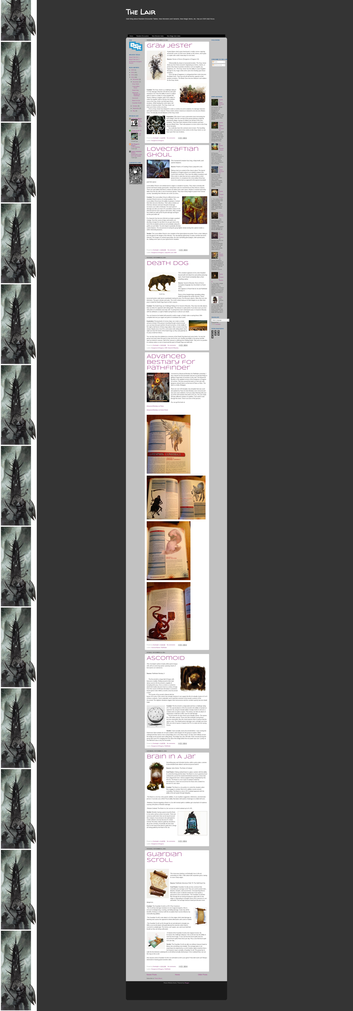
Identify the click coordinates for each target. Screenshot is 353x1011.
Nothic (221, 297)
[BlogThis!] (181, 138)
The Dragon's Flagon (135, 144)
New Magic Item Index (173, 36)
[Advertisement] (161, 27)
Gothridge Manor (136, 118)
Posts (215, 62)
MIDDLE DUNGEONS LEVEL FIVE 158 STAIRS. (136, 154)
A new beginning (135, 147)
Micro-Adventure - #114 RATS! (140, 123)
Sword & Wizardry (173, 348)
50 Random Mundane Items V (221, 147)
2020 (132, 70)
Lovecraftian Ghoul (135, 87)
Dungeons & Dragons (157, 140)
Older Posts (202, 975)
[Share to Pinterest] (186, 138)
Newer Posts (152, 975)
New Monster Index (158, 36)
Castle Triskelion (136, 151)
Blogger (187, 983)
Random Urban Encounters (221, 170)
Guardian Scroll (136, 103)
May (134, 111)
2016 (132, 72)
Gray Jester (169, 46)
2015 (132, 75)
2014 (132, 77)
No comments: (171, 138)
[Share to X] (182, 138)
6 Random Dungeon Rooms (221, 193)
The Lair (140, 12)
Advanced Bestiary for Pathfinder (171, 362)
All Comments (218, 65)
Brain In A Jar (171, 756)
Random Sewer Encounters (221, 102)
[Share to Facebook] (184, 138)
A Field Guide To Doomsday (136, 131)
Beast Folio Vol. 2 (134, 59)
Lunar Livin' (139, 134)
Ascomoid (166, 658)
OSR (175, 252)
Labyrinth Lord (169, 252)
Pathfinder (164, 647)
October (135, 106)
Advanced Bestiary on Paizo (155, 406)
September (136, 108)
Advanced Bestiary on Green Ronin (157, 410)
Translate (218, 324)
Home (131, 36)
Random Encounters (142, 36)
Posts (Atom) (158, 978)
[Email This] (179, 138)
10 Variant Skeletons (221, 255)
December (136, 79)
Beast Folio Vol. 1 (134, 57)
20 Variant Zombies (221, 215)
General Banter (155, 647)
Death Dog (168, 263)
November (136, 82)
